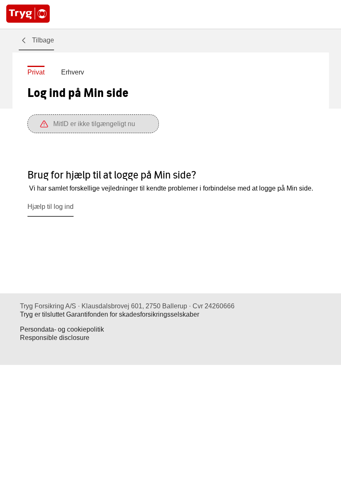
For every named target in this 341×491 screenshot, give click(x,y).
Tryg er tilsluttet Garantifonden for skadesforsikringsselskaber (109, 314)
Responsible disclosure (54, 337)
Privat (35, 72)
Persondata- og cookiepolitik (62, 329)
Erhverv (72, 72)
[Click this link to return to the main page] (28, 14)
